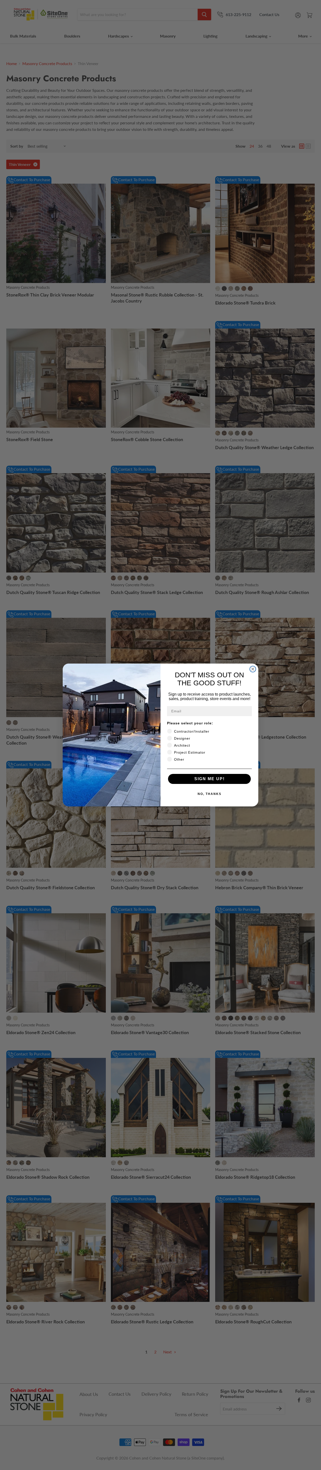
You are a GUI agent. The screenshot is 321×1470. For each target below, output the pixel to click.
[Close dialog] (253, 669)
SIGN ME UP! (209, 779)
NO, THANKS (209, 794)
